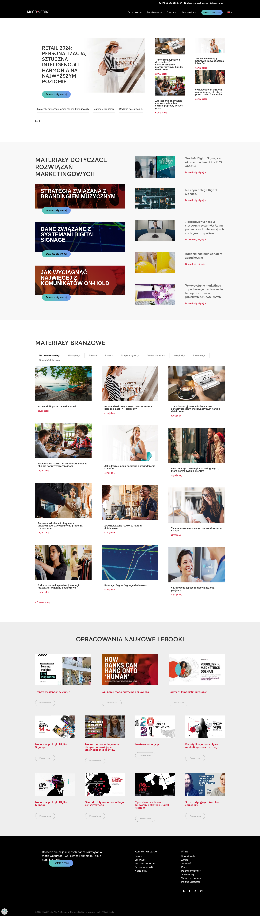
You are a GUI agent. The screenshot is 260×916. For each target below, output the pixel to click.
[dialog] (4, 911)
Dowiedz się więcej (56, 94)
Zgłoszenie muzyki (144, 867)
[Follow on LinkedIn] (183, 891)
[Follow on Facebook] (189, 891)
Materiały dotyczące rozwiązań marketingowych (63, 109)
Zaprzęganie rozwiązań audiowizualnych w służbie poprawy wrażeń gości (169, 104)
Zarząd (184, 860)
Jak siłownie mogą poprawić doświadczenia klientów (209, 61)
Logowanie (217, 2)
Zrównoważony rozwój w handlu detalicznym (123, 526)
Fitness (109, 355)
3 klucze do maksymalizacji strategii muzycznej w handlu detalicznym (58, 586)
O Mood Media (188, 856)
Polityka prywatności (191, 871)
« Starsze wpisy (42, 602)
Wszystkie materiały (49, 355)
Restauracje (199, 355)
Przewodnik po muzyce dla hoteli (57, 406)
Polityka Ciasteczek (190, 882)
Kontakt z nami (61, 863)
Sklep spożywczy (130, 355)
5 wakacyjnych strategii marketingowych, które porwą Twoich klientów (208, 92)
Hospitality (179, 355)
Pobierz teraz (45, 703)
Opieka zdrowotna (156, 355)
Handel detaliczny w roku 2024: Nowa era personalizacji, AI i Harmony (128, 407)
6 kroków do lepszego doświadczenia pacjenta (192, 589)
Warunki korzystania (191, 878)
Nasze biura (141, 871)
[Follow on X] (195, 891)
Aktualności (187, 863)
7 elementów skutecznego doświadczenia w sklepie (196, 529)
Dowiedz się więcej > (195, 172)
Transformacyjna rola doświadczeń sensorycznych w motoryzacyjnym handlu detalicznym (169, 64)
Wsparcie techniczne (197, 2)
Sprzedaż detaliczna (49, 360)
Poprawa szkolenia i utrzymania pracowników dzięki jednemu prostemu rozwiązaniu (60, 525)
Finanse (93, 355)
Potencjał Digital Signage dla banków (125, 585)
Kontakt (138, 856)
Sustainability (187, 874)
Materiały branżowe (104, 109)
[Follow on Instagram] (201, 891)
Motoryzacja (74, 355)
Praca (184, 867)
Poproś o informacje (212, 12)
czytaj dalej (161, 74)
